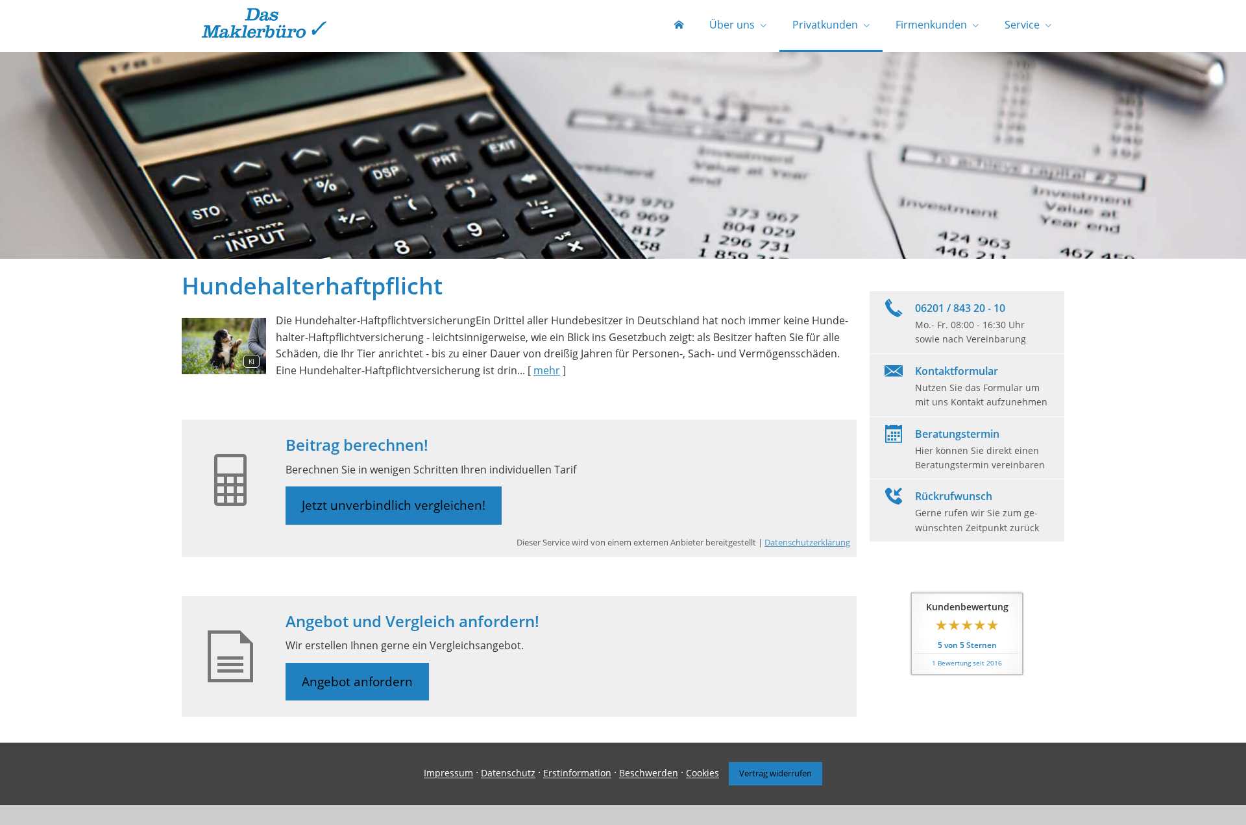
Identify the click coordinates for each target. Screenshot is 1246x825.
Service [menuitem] (1022, 25)
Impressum (448, 773)
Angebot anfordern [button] (357, 681)
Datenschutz (508, 773)
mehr (546, 370)
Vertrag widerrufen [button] (775, 773)
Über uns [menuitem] (732, 25)
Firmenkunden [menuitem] (931, 25)
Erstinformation (577, 773)
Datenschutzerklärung (807, 542)
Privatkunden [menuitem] (825, 25)
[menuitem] (678, 26)
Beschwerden (648, 773)
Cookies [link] (702, 773)
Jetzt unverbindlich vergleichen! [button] (393, 505)
